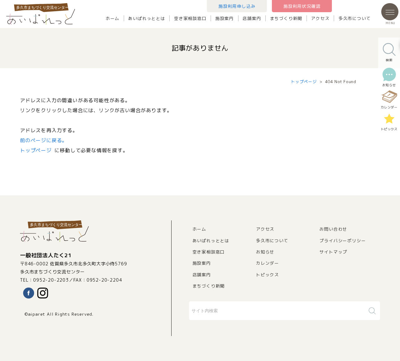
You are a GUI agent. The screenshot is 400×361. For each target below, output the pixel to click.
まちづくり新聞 (286, 18)
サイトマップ (333, 252)
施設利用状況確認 (301, 6)
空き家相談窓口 (190, 18)
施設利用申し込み (236, 6)
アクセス (320, 18)
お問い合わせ (333, 229)
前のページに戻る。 (43, 140)
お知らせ (265, 252)
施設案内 (224, 18)
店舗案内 (251, 18)
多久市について (354, 18)
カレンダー (267, 263)
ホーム (112, 18)
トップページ (304, 81)
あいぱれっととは (146, 18)
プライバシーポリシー (342, 240)
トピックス (267, 275)
